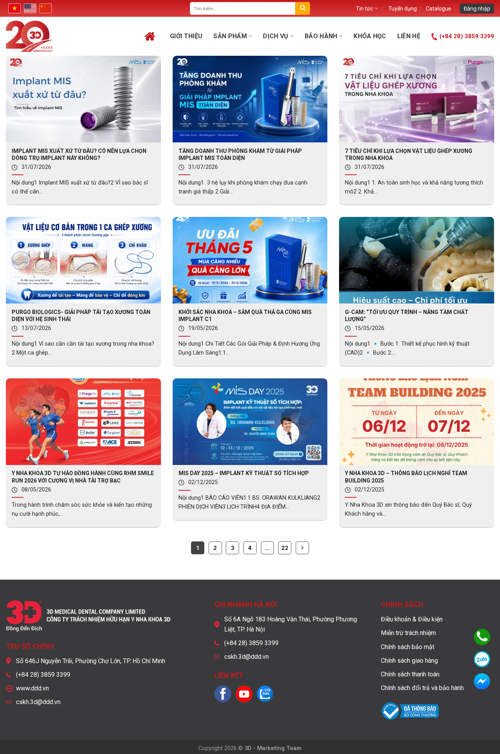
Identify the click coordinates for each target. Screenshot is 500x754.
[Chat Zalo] (482, 659)
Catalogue (438, 8)
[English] (29, 8)
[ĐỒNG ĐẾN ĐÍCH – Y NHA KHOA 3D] (51, 36)
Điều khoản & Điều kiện (412, 619)
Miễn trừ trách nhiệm (408, 633)
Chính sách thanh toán (410, 674)
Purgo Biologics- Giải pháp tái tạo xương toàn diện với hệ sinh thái (81, 315)
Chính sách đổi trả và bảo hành (422, 688)
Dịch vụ (275, 36)
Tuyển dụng (402, 8)
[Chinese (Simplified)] (45, 8)
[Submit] (302, 8)
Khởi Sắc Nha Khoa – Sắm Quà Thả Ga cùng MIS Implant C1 (245, 315)
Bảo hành (321, 36)
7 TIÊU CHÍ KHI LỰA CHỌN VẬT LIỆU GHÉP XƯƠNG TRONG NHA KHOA (408, 154)
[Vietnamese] (13, 8)
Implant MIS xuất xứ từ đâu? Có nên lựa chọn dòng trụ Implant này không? (79, 154)
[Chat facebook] (482, 681)
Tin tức (364, 8)
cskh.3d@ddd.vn (38, 702)
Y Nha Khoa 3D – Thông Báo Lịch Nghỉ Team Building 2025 (406, 476)
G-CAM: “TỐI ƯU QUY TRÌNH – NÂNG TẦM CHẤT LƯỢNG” (406, 315)
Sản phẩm (230, 36)
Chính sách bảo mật (407, 647)
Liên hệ (408, 36)
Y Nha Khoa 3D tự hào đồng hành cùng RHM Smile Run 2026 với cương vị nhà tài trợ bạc (83, 476)
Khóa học (370, 36)
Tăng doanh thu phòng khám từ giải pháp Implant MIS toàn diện (240, 154)
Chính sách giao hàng (409, 660)
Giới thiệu (186, 36)
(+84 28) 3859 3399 (466, 36)
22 (284, 548)
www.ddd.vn (32, 688)
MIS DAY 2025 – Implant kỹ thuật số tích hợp (244, 473)
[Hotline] (482, 637)
